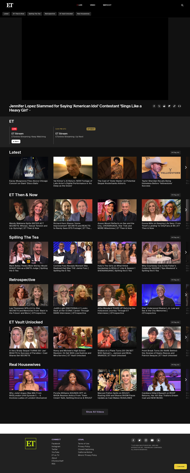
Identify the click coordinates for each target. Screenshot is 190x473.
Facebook (56, 443)
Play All (176, 152)
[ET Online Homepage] (10, 5)
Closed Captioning (86, 449)
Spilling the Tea (34, 14)
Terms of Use (83, 443)
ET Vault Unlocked (66, 14)
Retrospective (50, 14)
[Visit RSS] (158, 440)
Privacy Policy (84, 446)
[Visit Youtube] (152, 440)
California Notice (85, 452)
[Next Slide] (187, 168)
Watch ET (107, 5)
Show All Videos (95, 412)
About (54, 458)
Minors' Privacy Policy (87, 455)
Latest (6, 14)
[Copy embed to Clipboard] (179, 106)
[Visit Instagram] (146, 440)
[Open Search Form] (182, 5)
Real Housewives (83, 14)
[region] (95, 59)
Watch (17, 142)
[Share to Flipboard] (169, 106)
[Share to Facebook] (154, 106)
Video (92, 5)
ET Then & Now (18, 14)
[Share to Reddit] (164, 106)
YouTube (55, 452)
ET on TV (55, 455)
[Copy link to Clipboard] (174, 106)
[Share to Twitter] (159, 106)
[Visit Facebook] (133, 440)
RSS (53, 464)
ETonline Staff (57, 461)
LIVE (80, 5)
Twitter (55, 449)
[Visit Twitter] (139, 440)
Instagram (56, 446)
